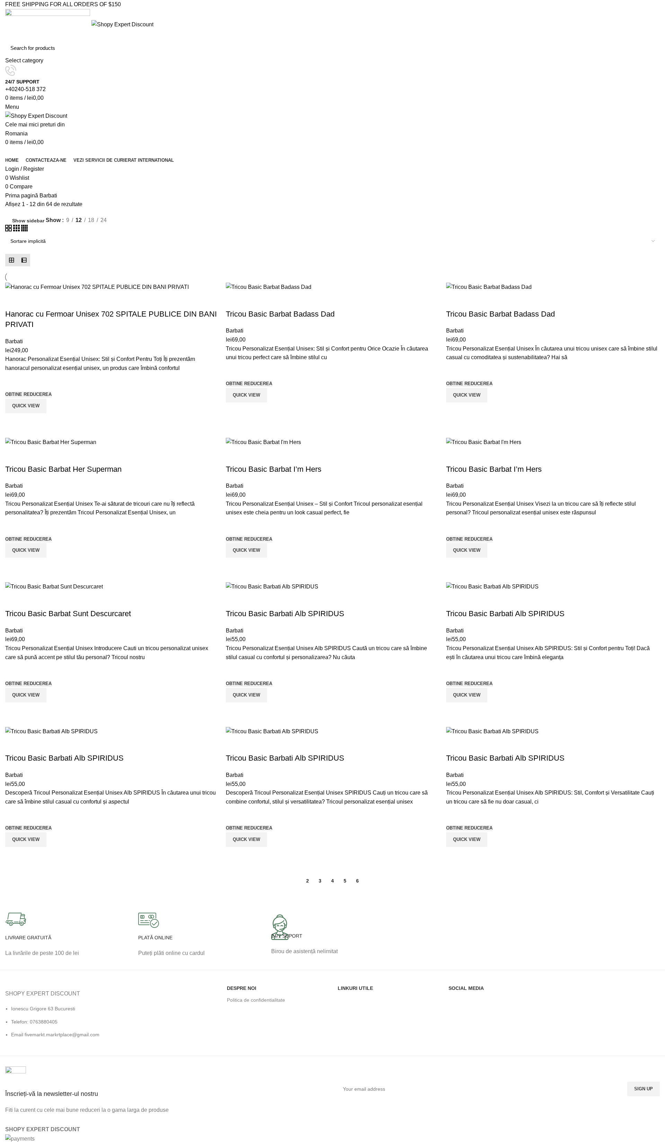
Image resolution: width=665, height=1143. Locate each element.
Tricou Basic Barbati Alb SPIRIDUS (285, 613)
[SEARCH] (651, 52)
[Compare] (14, 300)
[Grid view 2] (9, 229)
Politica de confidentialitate (256, 1000)
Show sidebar (28, 220)
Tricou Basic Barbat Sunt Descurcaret (68, 613)
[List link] (83, 1019)
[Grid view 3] (17, 229)
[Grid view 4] (24, 229)
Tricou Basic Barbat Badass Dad (280, 314)
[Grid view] (11, 260)
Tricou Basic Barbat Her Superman (63, 469)
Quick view (14, 422)
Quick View (25, 405)
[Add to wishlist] (14, 381)
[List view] (24, 260)
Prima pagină (22, 195)
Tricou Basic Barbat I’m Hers (273, 469)
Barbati (14, 341)
